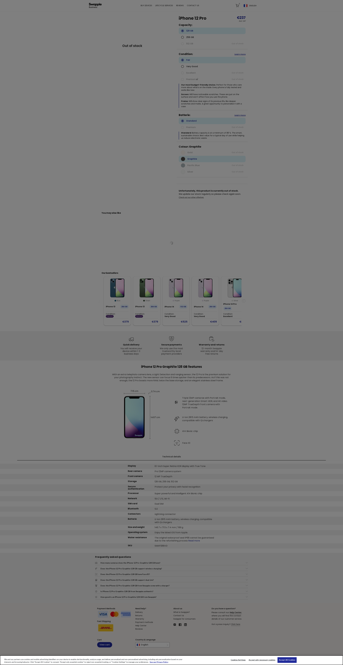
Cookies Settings (238, 660)
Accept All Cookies (287, 660)
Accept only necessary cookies (262, 660)
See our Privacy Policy (159, 662)
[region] (171, 660)
